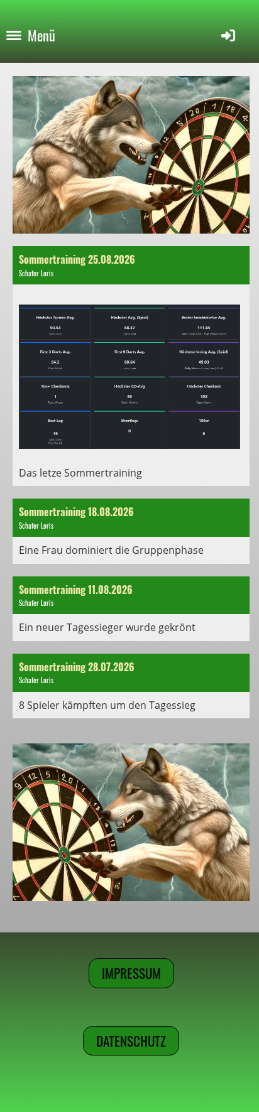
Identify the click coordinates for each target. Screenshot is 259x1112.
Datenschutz (131, 1040)
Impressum (131, 973)
